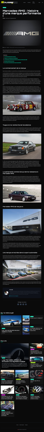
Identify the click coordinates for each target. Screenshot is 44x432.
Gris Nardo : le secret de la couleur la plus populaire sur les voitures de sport (7, 382)
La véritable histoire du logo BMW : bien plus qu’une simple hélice (36, 329)
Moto (39, 2)
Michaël (11, 289)
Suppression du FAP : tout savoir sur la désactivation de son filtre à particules (7, 397)
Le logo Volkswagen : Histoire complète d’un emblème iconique (35, 397)
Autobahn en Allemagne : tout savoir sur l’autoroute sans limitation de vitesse (21, 397)
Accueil (5, 47)
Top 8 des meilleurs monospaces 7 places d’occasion (20, 382)
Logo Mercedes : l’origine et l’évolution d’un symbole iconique (13, 360)
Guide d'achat (33, 362)
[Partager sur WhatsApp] (23, 304)
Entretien (29, 2)
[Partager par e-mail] (26, 304)
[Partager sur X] (21, 304)
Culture (24, 2)
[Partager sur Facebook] (18, 304)
